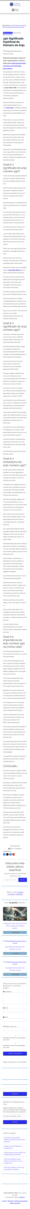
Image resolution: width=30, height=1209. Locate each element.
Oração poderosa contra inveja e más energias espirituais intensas (14, 1153)
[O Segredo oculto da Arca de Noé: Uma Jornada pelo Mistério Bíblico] (15, 914)
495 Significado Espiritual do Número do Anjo (15, 948)
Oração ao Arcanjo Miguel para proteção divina (13, 1147)
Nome (6, 1008)
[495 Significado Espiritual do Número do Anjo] (15, 942)
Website (19, 894)
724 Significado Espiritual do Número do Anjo (15, 969)
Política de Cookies (15, 1203)
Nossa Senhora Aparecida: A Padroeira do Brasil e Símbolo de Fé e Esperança (14, 1140)
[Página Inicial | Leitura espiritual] (15, 4)
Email (6, 1017)
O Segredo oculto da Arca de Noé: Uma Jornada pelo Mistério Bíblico (15, 926)
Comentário (7, 991)
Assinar (22, 880)
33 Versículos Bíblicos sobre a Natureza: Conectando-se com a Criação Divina (13, 1161)
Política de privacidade (21, 1201)
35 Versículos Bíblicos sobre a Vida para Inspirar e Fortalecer (14, 1168)
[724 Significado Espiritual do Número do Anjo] (15, 963)
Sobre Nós (10, 1201)
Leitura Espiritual (8, 34)
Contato (4, 1201)
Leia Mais (14, 932)
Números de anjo (7, 33)
